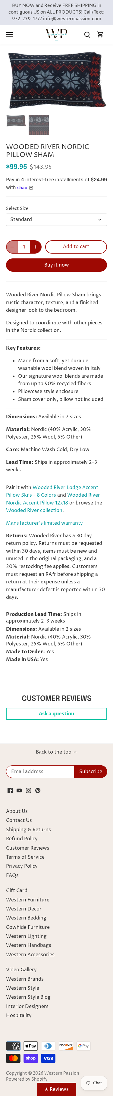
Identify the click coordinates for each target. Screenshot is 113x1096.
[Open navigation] (9, 34)
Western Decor (24, 909)
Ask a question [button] (56, 713)
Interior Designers (27, 1006)
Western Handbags (28, 945)
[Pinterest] (37, 790)
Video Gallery (21, 969)
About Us (17, 811)
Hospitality (19, 1015)
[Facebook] (10, 790)
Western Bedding (26, 918)
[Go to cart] (100, 35)
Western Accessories (30, 954)
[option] (56, 81)
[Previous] (13, 81)
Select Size (17, 208)
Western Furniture (27, 900)
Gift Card (16, 890)
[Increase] (35, 247)
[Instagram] (28, 790)
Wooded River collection (34, 510)
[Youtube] (19, 790)
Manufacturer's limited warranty (44, 523)
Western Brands (25, 979)
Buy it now (56, 265)
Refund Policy (22, 838)
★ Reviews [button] (56, 1089)
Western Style (22, 988)
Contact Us (19, 820)
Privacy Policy (22, 866)
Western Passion (61, 1073)
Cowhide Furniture (28, 927)
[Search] (87, 35)
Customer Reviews (27, 848)
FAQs (12, 875)
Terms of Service (25, 857)
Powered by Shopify (27, 1079)
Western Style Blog (28, 997)
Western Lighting (26, 936)
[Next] (99, 81)
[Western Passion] (57, 34)
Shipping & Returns (28, 829)
